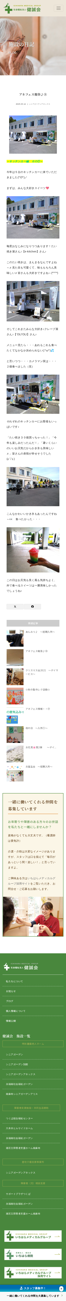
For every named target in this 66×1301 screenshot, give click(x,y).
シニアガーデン (14, 1054)
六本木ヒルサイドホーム (19, 1128)
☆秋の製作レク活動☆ (38, 689)
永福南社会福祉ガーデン (19, 1084)
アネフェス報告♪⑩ (37, 651)
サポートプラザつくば (18, 1194)
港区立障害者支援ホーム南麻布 (23, 1148)
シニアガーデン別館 (17, 1064)
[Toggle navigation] (58, 8)
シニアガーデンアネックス (39, 104)
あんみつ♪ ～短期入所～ (40, 631)
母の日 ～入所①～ (37, 728)
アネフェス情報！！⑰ (38, 708)
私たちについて (14, 981)
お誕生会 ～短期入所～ (39, 766)
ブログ (9, 1001)
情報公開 (11, 1020)
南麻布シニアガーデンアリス (22, 1094)
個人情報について (16, 1011)
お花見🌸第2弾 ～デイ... (41, 747)
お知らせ (11, 991)
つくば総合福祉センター (19, 1118)
